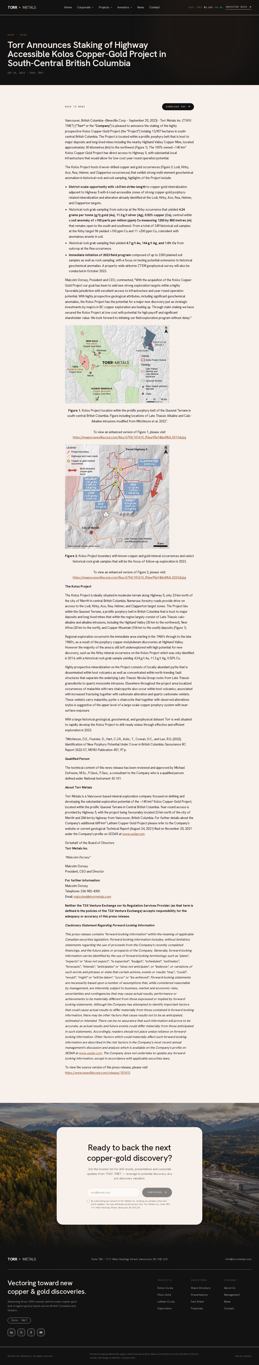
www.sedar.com (133, 834)
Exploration (165, 1308)
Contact (154, 7)
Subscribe (155, 1192)
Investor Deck (236, 6)
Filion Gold (164, 1294)
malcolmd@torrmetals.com (92, 897)
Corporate (84, 7)
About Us (229, 1288)
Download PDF (176, 106)
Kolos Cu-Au (165, 1288)
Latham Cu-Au (166, 1301)
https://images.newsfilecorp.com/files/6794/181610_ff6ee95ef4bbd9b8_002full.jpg (129, 577)
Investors (123, 7)
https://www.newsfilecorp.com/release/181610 (97, 1073)
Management (232, 1294)
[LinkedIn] (11, 1332)
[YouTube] (41, 1332)
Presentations (199, 1294)
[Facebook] (31, 1332)
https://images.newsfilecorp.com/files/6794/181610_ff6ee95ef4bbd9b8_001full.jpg (129, 437)
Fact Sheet (197, 1301)
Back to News (75, 106)
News (140, 7)
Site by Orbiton (243, 1356)
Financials (197, 1308)
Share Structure (200, 1288)
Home (68, 7)
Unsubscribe (128, 1357)
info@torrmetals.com (238, 1259)
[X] (21, 1332)
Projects (104, 7)
